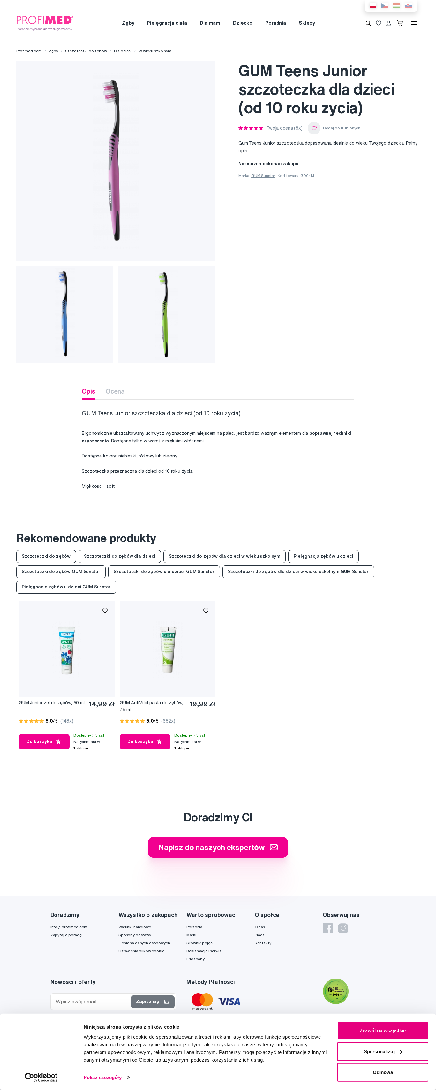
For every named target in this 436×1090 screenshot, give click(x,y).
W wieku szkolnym (155, 51)
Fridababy (195, 959)
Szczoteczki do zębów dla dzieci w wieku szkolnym (224, 556)
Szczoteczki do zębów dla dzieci (119, 556)
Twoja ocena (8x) (285, 128)
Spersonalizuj (379, 1051)
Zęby (128, 22)
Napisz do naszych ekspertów (211, 847)
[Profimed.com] (45, 22)
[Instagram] (343, 928)
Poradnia (275, 22)
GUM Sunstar (263, 175)
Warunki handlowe (134, 927)
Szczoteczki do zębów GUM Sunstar (61, 571)
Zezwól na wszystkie (383, 1030)
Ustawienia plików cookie (141, 951)
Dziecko (242, 22)
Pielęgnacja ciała (167, 22)
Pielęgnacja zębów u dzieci (323, 556)
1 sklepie (81, 748)
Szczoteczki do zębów (86, 51)
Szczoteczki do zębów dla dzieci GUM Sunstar (164, 571)
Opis (88, 391)
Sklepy (307, 22)
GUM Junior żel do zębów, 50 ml (52, 703)
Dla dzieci (123, 51)
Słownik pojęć (199, 943)
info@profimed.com (69, 927)
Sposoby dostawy (134, 935)
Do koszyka (39, 741)
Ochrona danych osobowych (144, 943)
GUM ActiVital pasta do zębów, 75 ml (151, 706)
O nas (260, 927)
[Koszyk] (401, 23)
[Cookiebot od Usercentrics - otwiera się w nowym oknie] (41, 1077)
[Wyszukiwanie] (368, 23)
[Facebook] (328, 928)
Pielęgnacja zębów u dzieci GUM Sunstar (66, 587)
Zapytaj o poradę (66, 935)
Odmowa (383, 1072)
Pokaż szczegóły (103, 1077)
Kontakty (263, 943)
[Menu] (414, 23)
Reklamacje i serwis (203, 951)
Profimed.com (29, 51)
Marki (191, 935)
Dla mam (210, 22)
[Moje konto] (389, 23)
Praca (260, 935)
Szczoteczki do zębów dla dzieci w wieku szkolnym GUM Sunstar (298, 571)
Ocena (115, 391)
